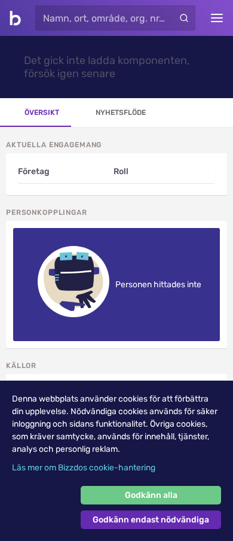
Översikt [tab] (41, 112)
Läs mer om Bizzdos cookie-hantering (83, 468)
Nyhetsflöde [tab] (121, 112)
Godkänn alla (151, 495)
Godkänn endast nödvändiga (151, 520)
